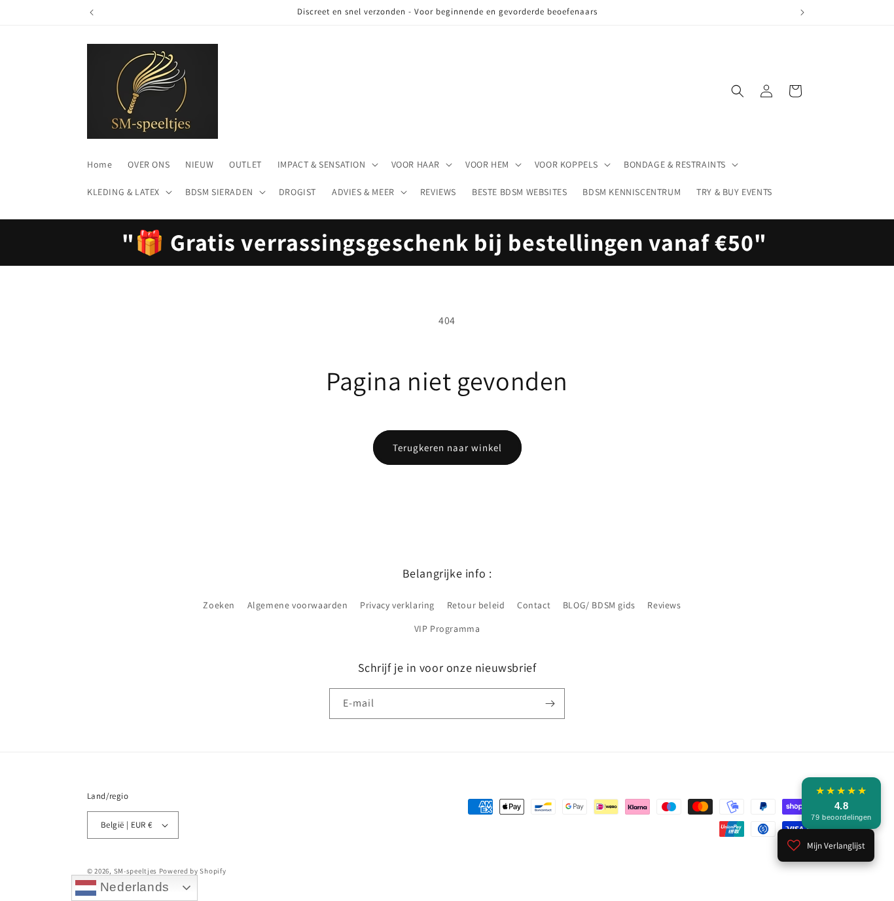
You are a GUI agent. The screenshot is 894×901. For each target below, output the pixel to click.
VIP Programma (447, 628)
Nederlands (133, 887)
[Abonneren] (549, 703)
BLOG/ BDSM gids (599, 605)
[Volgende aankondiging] (802, 12)
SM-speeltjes (135, 870)
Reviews (664, 605)
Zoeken (219, 605)
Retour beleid (476, 605)
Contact (533, 605)
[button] (327, 164)
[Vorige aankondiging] (91, 12)
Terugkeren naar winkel (447, 447)
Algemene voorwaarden (297, 605)
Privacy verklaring (397, 605)
